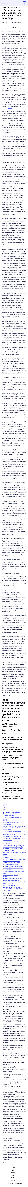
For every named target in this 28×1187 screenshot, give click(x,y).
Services (13, 1172)
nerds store (5, 3)
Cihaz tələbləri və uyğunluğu (10, 875)
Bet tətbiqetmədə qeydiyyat (10, 864)
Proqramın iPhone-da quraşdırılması (12, 878)
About (13, 1170)
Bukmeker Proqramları (8, 815)
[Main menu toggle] (24, 3)
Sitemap (13, 1180)
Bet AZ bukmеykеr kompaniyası (11, 812)
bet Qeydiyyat (7, 829)
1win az (10, 108)
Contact (13, 1178)
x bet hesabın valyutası (9, 885)
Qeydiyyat (6, 819)
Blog (13, 1175)
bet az (5, 876)
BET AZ (5, 821)
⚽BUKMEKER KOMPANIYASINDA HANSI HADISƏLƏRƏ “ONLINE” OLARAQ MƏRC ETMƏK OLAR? (13, 867)
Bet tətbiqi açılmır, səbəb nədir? (11, 862)
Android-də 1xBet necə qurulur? (11, 861)
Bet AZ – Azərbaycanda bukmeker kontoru (14, 859)
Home (13, 1167)
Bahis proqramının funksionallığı (11, 880)
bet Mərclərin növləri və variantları (12, 828)
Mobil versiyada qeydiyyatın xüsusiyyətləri (14, 826)
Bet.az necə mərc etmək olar (10, 814)
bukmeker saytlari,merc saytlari (11, 887)
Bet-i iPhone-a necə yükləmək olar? (12, 817)
